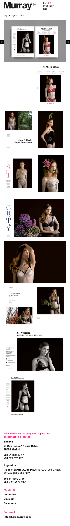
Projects (48, 6)
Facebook (10, 503)
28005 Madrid (12, 449)
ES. (50, 3)
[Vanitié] (35, 41)
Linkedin (9, 498)
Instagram (10, 494)
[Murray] (20, 6)
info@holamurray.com (17, 516)
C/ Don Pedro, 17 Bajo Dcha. (21, 445)
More (46, 9)
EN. (45, 3)
